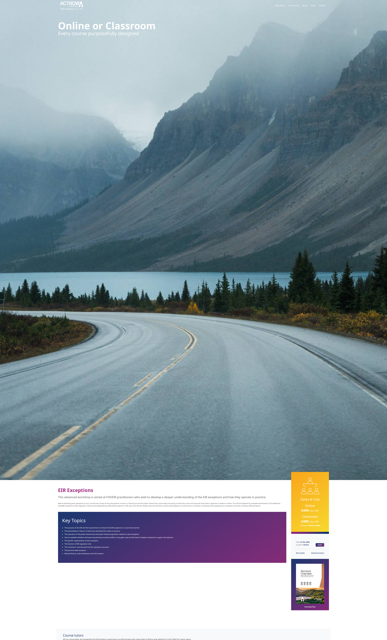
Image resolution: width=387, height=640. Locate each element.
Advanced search (317, 553)
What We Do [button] (280, 5)
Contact (322, 5)
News (313, 5)
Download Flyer (310, 607)
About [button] (305, 5)
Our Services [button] (293, 5)
